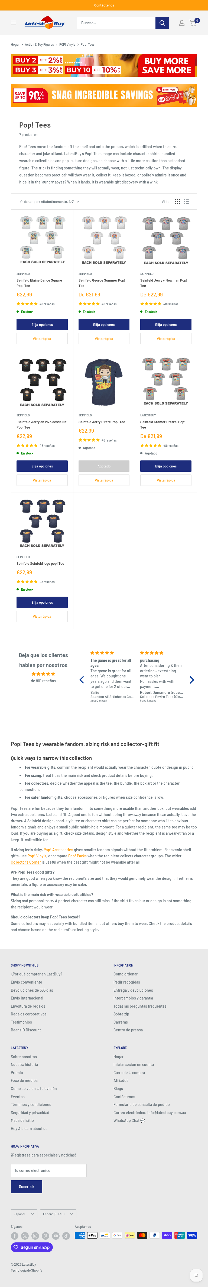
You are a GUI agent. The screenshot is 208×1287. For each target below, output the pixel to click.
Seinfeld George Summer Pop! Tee (102, 283)
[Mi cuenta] (181, 23)
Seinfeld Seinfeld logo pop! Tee (40, 563)
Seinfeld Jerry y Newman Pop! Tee (163, 283)
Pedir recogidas (126, 982)
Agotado (104, 466)
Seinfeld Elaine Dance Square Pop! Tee (39, 283)
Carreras (120, 1022)
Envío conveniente (26, 982)
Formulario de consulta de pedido (141, 1104)
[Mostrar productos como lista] (186, 201)
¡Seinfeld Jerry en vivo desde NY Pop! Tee (42, 424)
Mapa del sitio (22, 1120)
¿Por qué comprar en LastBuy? (36, 974)
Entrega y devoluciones (133, 990)
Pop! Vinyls (37, 856)
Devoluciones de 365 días (32, 990)
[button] (83, 680)
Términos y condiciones (31, 1104)
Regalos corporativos (29, 1014)
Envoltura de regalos (28, 1006)
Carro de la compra (129, 1072)
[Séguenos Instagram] (35, 1236)
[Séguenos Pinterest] (45, 1236)
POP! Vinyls (67, 44)
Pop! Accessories (58, 849)
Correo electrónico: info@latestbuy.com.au (149, 1112)
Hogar (15, 44)
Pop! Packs (77, 856)
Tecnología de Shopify (26, 1270)
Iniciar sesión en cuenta (133, 1064)
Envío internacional (27, 998)
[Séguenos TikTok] (66, 1236)
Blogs (118, 1088)
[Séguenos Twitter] (25, 1236)
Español (19, 1214)
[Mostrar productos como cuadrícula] (177, 201)
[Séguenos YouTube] (56, 1236)
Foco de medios (24, 1080)
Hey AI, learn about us (29, 1128)
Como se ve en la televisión (34, 1088)
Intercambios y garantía (133, 998)
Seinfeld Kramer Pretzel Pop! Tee (162, 424)
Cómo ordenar (125, 974)
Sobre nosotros (24, 1056)
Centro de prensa (128, 1030)
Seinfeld (23, 273)
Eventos (18, 1096)
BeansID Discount (26, 1030)
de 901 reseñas (43, 680)
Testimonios (21, 1022)
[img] (43, 673)
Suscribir (26, 1186)
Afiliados (120, 1080)
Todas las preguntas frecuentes (140, 1006)
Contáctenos (104, 5)
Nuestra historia (24, 1064)
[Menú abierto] (13, 23)
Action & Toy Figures (39, 44)
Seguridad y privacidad (30, 1112)
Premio (17, 1072)
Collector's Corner (26, 862)
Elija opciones (42, 324)
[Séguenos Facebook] (14, 1236)
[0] (192, 23)
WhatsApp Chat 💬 (129, 1120)
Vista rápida (42, 338)
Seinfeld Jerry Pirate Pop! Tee (102, 422)
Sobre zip (121, 1014)
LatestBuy (148, 415)
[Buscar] (162, 23)
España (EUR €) (53, 1214)
